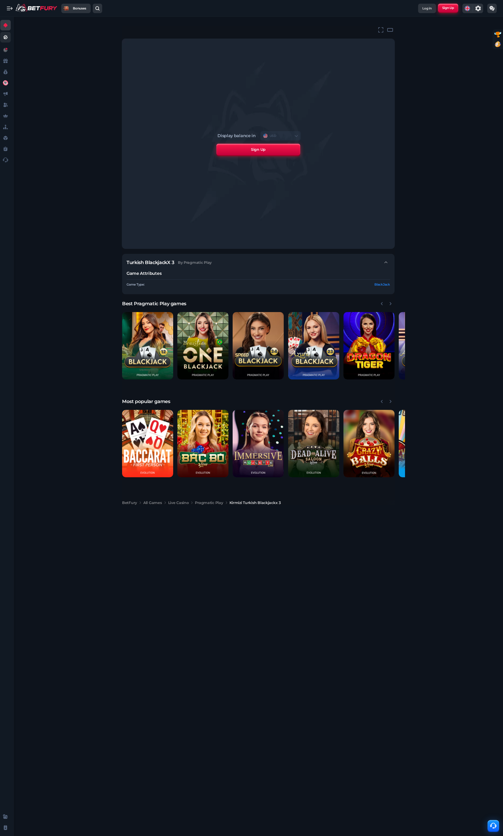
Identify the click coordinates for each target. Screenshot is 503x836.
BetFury (129, 502)
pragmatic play (209, 502)
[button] (147, 345)
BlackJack (382, 284)
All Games (152, 502)
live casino (178, 502)
